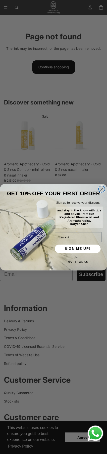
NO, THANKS (78, 261)
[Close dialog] (102, 189)
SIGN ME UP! (78, 249)
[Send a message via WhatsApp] (95, 433)
